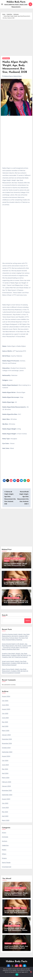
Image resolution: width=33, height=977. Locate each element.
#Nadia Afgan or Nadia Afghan (13, 76)
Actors (4, 832)
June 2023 (5, 807)
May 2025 (5, 722)
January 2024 (6, 786)
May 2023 (5, 812)
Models (4, 849)
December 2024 (7, 739)
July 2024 (5, 760)
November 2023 (7, 790)
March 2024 (5, 777)
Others (23, 558)
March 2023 (5, 820)
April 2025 (5, 726)
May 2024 (5, 769)
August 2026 (6, 696)
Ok (17, 974)
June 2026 (5, 705)
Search (5, 615)
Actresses (6, 58)
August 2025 (6, 709)
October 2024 (6, 747)
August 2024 (6, 756)
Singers (6, 560)
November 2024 (7, 743)
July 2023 (5, 803)
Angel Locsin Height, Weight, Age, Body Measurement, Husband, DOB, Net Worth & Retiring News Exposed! (15, 663)
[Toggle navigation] (2, 4)
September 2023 (7, 795)
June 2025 (5, 718)
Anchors (4, 841)
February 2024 (6, 782)
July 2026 (5, 700)
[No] (31, 972)
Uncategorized (6, 867)
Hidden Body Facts (16, 2)
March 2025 (5, 730)
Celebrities (15, 558)
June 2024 (5, 765)
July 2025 (5, 713)
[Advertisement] (16, 38)
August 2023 (6, 799)
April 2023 (5, 816)
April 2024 (5, 773)
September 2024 (7, 752)
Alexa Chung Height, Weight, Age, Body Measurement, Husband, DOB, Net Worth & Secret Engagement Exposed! (15, 671)
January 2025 (6, 735)
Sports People (6, 862)
